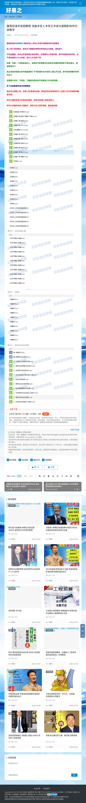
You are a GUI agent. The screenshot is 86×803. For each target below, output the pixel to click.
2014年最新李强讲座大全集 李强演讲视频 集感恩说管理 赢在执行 (61, 570)
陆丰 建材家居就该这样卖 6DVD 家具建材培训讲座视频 (24, 653)
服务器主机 (31, 794)
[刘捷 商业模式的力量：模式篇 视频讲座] (61, 722)
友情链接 (15, 794)
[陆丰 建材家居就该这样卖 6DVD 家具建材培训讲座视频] (24, 638)
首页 (5, 17)
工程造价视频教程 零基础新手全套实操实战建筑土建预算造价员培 (61, 612)
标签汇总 (76, 792)
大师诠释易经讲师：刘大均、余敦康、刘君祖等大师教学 (61, 695)
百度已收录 (74, 429)
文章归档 (7, 794)
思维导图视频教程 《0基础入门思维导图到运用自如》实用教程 (61, 653)
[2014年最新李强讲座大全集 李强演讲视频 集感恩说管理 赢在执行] (61, 555)
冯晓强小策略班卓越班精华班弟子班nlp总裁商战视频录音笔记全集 (61, 528)
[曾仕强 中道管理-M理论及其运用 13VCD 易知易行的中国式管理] (24, 514)
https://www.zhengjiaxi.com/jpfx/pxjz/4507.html (59, 435)
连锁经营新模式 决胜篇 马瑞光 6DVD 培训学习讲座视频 (24, 736)
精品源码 (46, 788)
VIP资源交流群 (42, 794)
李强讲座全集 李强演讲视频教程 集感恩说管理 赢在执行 (24, 695)
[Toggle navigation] (79, 10)
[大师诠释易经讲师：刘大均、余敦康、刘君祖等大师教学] (61, 680)
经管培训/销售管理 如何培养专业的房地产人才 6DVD (24, 570)
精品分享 (36, 460)
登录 (45, 414)
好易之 (9, 35)
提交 (74, 775)
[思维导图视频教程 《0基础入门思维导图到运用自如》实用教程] (61, 638)
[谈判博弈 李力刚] (24, 597)
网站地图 (23, 794)
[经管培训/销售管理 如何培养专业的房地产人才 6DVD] (24, 555)
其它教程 (13, 460)
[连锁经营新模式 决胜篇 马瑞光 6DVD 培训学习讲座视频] (24, 722)
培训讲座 (34, 35)
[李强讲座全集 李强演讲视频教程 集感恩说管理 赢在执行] (24, 680)
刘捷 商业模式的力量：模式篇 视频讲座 (61, 735)
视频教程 (19, 43)
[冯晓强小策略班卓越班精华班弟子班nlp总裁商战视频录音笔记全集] (61, 514)
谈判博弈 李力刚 (14, 611)
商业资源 (37, 788)
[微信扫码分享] (40, 476)
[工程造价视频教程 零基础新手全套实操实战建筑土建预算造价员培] (61, 597)
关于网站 (68, 792)
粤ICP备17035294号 (42, 792)
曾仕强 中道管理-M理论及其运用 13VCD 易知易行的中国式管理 (21, 528)
